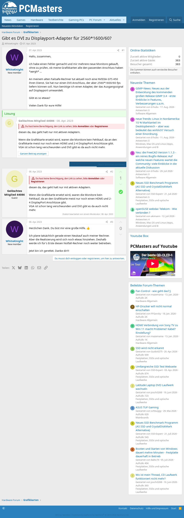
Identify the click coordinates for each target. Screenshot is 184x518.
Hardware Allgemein (146, 301)
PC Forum (95, 20)
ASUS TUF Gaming (147, 407)
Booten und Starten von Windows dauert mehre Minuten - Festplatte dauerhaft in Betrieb (157, 452)
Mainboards (142, 417)
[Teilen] (118, 50)
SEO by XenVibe (62, 515)
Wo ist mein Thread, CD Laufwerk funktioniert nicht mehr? (156, 476)
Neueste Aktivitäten (12, 26)
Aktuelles (115, 20)
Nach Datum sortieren (83, 164)
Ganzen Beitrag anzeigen (33, 153)
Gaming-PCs (76, 20)
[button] (104, 20)
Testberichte (55, 20)
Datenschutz (136, 508)
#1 (123, 50)
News (7, 20)
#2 (111, 171)
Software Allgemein (146, 113)
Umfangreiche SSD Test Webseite (156, 366)
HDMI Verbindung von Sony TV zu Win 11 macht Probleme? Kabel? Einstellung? (157, 328)
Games (21, 20)
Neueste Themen (142, 83)
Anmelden (83, 126)
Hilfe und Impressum (157, 508)
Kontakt (123, 508)
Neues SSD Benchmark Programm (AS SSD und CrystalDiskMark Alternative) (157, 186)
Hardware (37, 20)
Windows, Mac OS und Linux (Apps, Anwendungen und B (154, 145)
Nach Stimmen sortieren (111, 164)
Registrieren (32, 26)
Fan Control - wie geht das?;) (153, 291)
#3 (111, 221)
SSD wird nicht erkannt (150, 348)
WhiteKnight (11, 43)
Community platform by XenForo (100, 515)
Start (173, 508)
